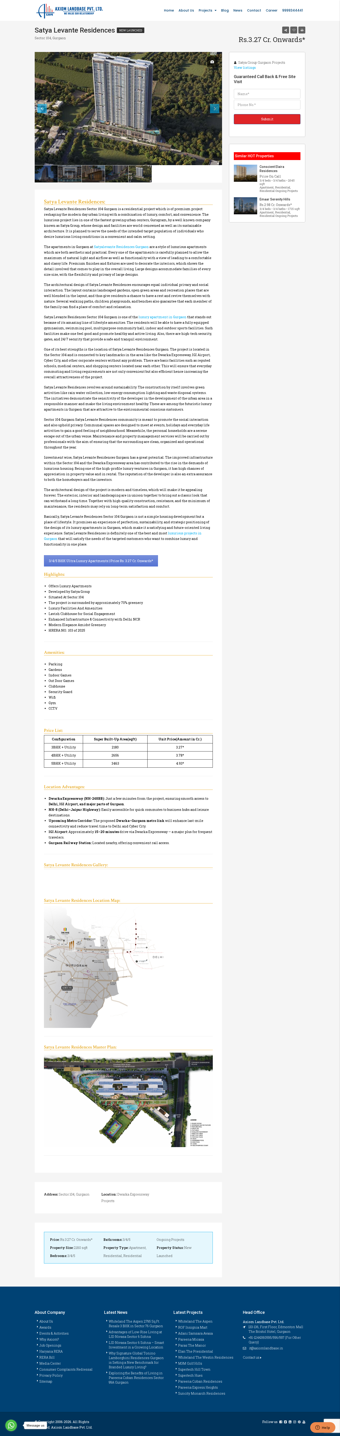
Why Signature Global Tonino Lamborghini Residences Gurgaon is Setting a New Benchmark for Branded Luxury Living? (136, 1360)
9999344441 (292, 10)
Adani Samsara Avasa (195, 1333)
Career (272, 10)
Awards (45, 1327)
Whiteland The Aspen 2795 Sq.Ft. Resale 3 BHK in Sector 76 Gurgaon (136, 1323)
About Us (186, 10)
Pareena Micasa (191, 1339)
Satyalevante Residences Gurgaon (121, 247)
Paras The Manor (192, 1345)
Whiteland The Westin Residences (205, 1357)
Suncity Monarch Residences (201, 1393)
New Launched (130, 30)
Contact (254, 10)
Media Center (50, 1363)
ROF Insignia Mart (192, 1327)
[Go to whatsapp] (11, 1425)
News (237, 10)
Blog (225, 10)
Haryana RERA (51, 1351)
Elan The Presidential (195, 1351)
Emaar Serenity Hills (275, 199)
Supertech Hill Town (194, 1369)
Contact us (251, 1357)
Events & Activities (54, 1333)
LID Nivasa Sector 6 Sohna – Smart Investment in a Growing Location (136, 1344)
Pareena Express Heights (198, 1387)
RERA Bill (47, 1357)
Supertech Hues (190, 1375)
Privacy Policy (51, 1375)
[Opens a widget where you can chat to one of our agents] (322, 1428)
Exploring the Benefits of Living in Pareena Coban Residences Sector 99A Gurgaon (136, 1377)
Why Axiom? (49, 1339)
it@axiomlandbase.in (266, 1348)
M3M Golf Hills (190, 1363)
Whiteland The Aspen (195, 1321)
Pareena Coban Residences (200, 1381)
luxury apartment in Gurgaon (162, 317)
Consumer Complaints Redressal (66, 1369)
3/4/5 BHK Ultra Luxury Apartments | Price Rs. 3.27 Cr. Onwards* (101, 561)
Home (169, 10)
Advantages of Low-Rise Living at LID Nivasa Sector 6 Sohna (135, 1334)
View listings (245, 67)
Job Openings (50, 1345)
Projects (205, 10)
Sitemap (45, 1381)
